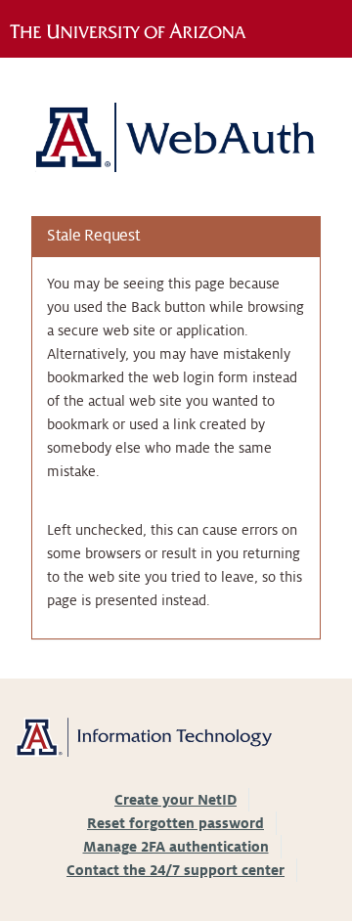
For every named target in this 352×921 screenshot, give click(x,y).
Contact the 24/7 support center (175, 870)
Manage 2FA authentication (176, 847)
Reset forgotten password (175, 823)
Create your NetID (175, 800)
